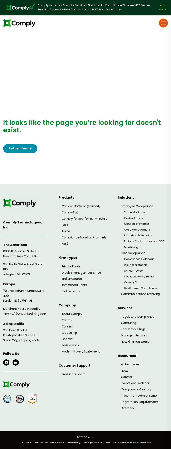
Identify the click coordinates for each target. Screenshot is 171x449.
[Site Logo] (21, 23)
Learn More (162, 7)
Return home (20, 148)
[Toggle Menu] (163, 23)
